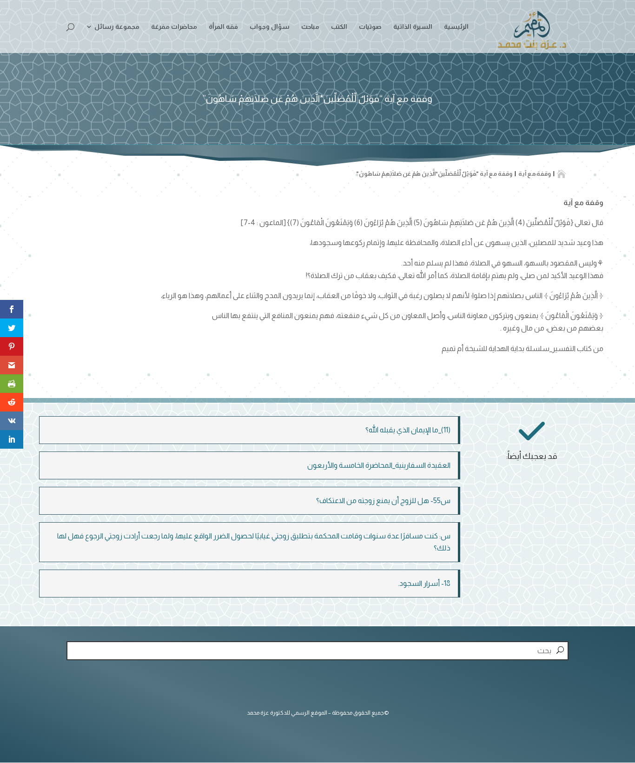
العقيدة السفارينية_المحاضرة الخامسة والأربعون (378, 465)
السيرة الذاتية (412, 26)
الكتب (339, 26)
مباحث (310, 26)
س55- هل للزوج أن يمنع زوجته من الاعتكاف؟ (383, 500)
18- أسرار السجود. (424, 583)
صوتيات (370, 26)
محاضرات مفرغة (174, 26)
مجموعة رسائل (116, 26)
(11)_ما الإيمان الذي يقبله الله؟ (407, 430)
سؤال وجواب (270, 26)
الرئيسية (456, 26)
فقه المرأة (223, 26)
